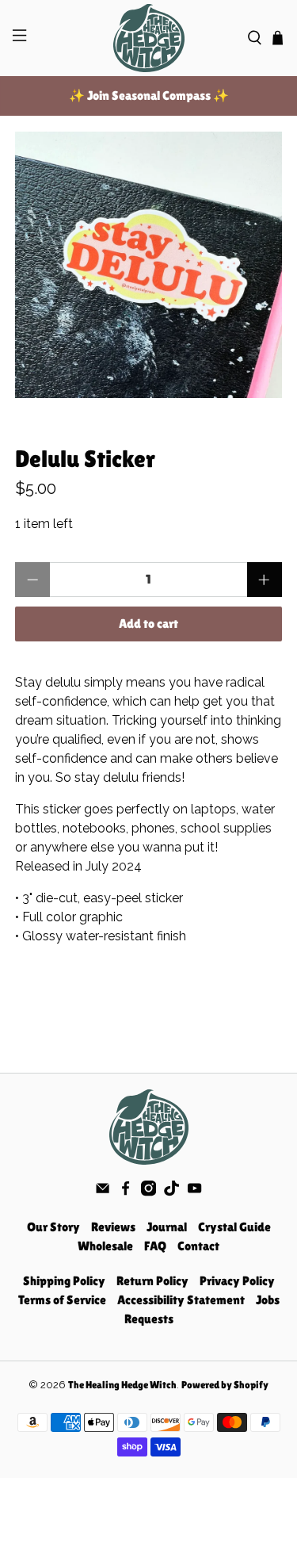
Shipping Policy (64, 1280)
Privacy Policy (237, 1280)
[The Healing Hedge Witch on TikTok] (171, 1192)
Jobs (268, 1299)
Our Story (53, 1226)
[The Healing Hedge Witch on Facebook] (125, 1192)
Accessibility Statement (181, 1299)
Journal (167, 1226)
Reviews (113, 1226)
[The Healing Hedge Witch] (148, 38)
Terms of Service (62, 1299)
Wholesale (105, 1246)
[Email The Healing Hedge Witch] (102, 1192)
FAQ (155, 1246)
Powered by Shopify (224, 1385)
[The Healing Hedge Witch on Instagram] (148, 1192)
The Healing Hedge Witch (122, 1385)
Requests (148, 1318)
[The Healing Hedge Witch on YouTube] (194, 1192)
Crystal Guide (234, 1226)
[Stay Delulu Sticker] (148, 265)
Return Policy (152, 1280)
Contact (198, 1246)
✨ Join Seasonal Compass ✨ (149, 95)
